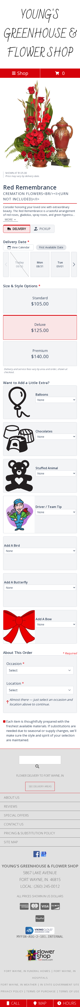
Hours (68, 1003)
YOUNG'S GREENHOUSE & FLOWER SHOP (40, 34)
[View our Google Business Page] (43, 856)
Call (14, 1003)
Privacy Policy (12, 991)
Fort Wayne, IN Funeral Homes (27, 971)
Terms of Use (69, 991)
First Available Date (51, 247)
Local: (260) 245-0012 (40, 886)
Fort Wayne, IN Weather (19, 984)
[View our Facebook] (36, 856)
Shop (22, 73)
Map (41, 1003)
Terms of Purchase (41, 991)
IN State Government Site (59, 984)
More (9, 219)
